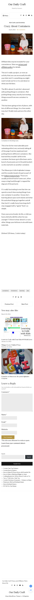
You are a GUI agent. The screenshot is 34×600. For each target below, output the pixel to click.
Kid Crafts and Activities (17, 22)
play (28, 290)
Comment (5, 392)
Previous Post (9, 304)
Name (4, 415)
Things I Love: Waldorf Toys (10, 345)
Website (4, 429)
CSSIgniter (25, 596)
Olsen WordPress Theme (12, 596)
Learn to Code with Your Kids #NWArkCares (16, 339)
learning (22, 290)
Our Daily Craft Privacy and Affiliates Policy (14, 581)
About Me (5, 583)
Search (3, 454)
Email (3, 422)
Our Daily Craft (17, 4)
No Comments (21, 29)
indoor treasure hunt (12, 176)
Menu (6, 15)
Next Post (25, 304)
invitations (14, 290)
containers (5, 290)
